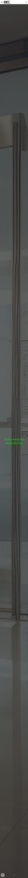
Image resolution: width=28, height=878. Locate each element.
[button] (2, 2)
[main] (14, 441)
